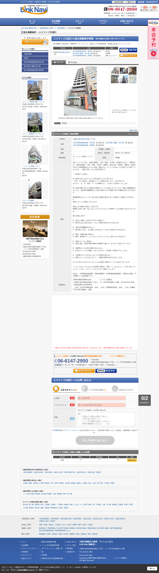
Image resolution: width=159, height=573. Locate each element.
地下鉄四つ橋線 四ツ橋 (32, 66)
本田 (56, 483)
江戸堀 (41, 483)
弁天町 (60, 508)
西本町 (47, 483)
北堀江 (67, 52)
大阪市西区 (61, 52)
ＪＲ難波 (59, 504)
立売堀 (25, 483)
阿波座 (73, 483)
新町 (30, 483)
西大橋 (90, 51)
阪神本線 (42, 528)
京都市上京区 (44, 521)
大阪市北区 (91, 472)
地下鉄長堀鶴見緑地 (79, 51)
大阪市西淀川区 (69, 472)
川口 (52, 483)
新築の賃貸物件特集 (49, 542)
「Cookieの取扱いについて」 (26, 570)
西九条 (37, 508)
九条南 (84, 483)
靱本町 (61, 483)
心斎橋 (47, 504)
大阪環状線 (51, 528)
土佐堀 (67, 483)
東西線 (72, 528)
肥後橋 (59, 494)
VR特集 (44, 555)
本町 (64, 494)
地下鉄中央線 (81, 528)
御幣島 (72, 534)
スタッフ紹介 (71, 545)
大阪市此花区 (38, 472)
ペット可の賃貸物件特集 (50, 545)
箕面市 (98, 472)
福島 (42, 508)
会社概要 (25, 545)
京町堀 (35, 483)
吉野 (40, 525)
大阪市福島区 (28, 472)
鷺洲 (74, 525)
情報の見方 (133, 130)
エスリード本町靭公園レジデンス (33, 102)
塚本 (84, 525)
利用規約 (57, 430)
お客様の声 (71, 552)
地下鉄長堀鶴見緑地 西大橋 (34, 62)
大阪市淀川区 (81, 472)
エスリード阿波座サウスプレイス (33, 134)
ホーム (24, 542)
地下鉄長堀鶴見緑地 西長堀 (34, 70)
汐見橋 (53, 504)
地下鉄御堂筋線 (115, 528)
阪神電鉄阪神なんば (62, 530)
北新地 (47, 508)
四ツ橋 (87, 53)
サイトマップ (26, 555)
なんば (76, 504)
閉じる (152, 568)
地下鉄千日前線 (62, 528)
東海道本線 (92, 528)
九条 (94, 483)
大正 (93, 504)
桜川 (42, 504)
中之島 (108, 504)
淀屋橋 (120, 504)
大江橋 (25, 508)
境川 (89, 483)
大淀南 (90, 525)
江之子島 (100, 483)
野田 (131, 504)
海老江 (66, 508)
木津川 (126, 504)
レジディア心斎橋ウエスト (31, 166)
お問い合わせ (71, 542)
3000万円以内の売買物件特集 (52, 558)
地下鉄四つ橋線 (78, 53)
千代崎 (106, 483)
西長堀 (90, 55)
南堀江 (79, 483)
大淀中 (69, 525)
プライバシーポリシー (72, 430)
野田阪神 (54, 508)
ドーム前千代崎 (28, 494)
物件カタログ (26, 558)
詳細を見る (132, 460)
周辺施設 (70, 548)
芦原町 (98, 504)
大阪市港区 (48, 472)
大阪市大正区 (58, 472)
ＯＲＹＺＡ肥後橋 (28, 200)
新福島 (31, 508)
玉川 (63, 525)
